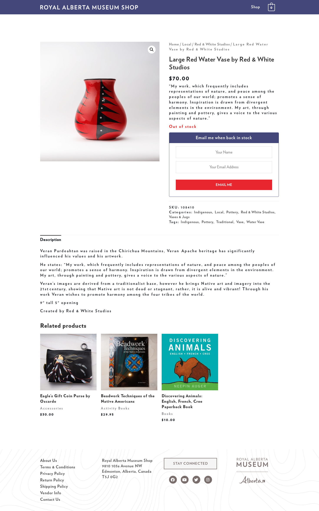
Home (174, 44)
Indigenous (203, 212)
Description (50, 239)
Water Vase (256, 222)
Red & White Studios (212, 44)
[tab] (50, 239)
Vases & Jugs (179, 217)
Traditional (224, 222)
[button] (190, 463)
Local (186, 44)
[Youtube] (185, 480)
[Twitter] (196, 480)
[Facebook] (173, 480)
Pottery (232, 212)
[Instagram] (208, 480)
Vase (240, 222)
